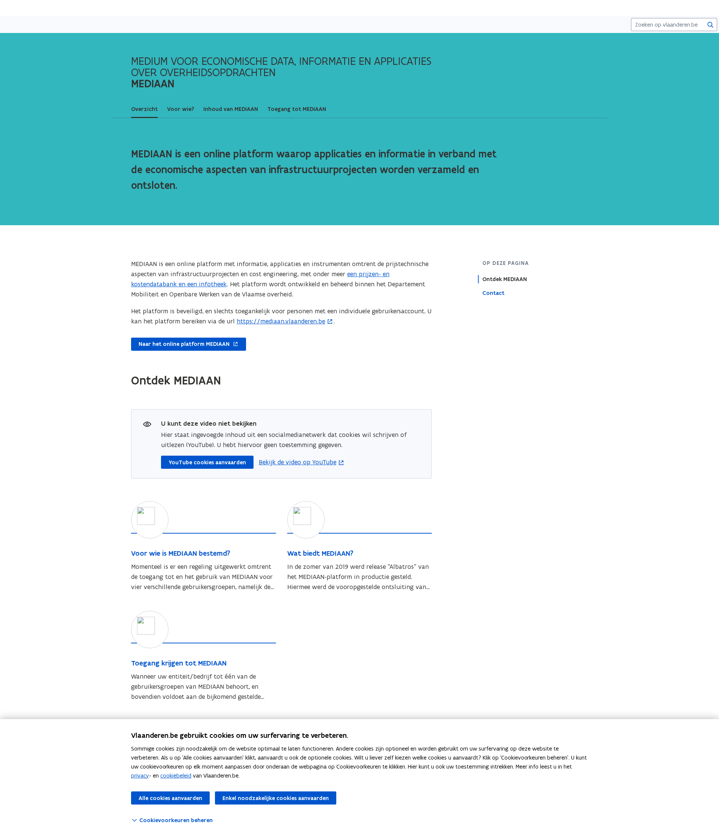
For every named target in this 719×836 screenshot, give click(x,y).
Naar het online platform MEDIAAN (180, 344)
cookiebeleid (175, 775)
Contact (493, 293)
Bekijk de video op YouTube (297, 462)
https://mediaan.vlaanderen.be (281, 321)
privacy (140, 775)
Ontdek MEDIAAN (504, 279)
